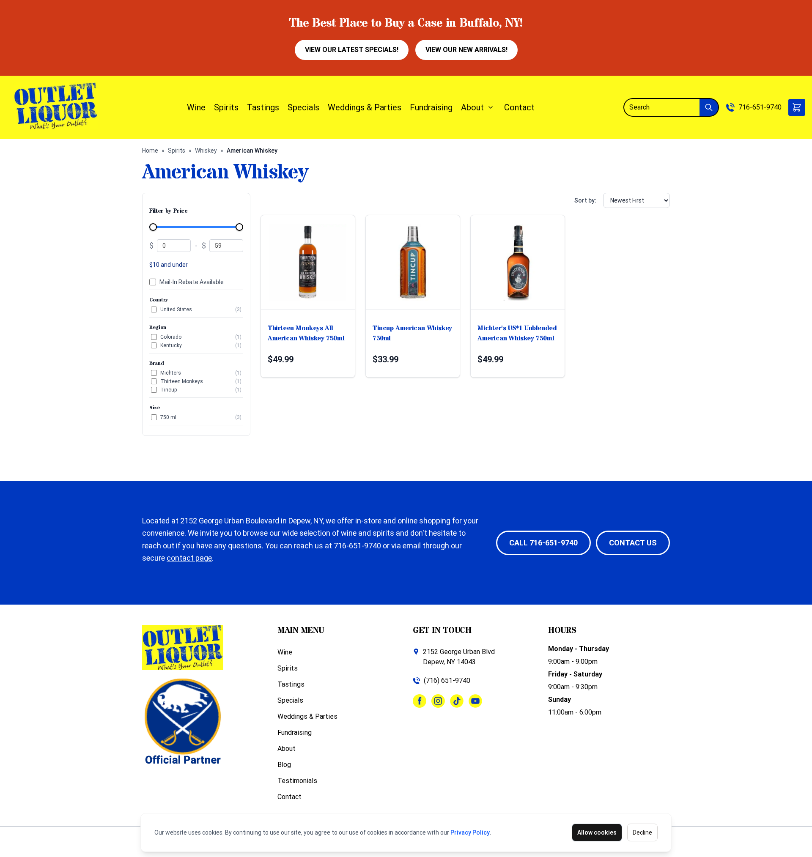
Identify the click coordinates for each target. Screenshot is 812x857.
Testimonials (297, 781)
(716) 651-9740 (447, 680)
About (472, 107)
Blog (284, 765)
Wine (196, 107)
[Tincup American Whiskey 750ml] (413, 262)
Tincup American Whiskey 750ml (412, 333)
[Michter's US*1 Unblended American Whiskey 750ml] (518, 262)
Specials (303, 107)
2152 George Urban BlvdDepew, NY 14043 (459, 657)
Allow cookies (597, 832)
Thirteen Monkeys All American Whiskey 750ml (306, 333)
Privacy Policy (470, 832)
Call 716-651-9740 (543, 542)
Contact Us (633, 542)
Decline (642, 832)
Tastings (263, 107)
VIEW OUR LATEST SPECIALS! (351, 50)
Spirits (226, 107)
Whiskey (206, 150)
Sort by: (585, 200)
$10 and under (168, 264)
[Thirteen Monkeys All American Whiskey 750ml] (308, 262)
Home (150, 150)
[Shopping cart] (796, 107)
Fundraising (431, 107)
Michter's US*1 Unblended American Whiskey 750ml (517, 333)
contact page (189, 557)
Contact (519, 107)
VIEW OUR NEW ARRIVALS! (466, 50)
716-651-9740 (760, 107)
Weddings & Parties (364, 107)
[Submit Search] (709, 107)
